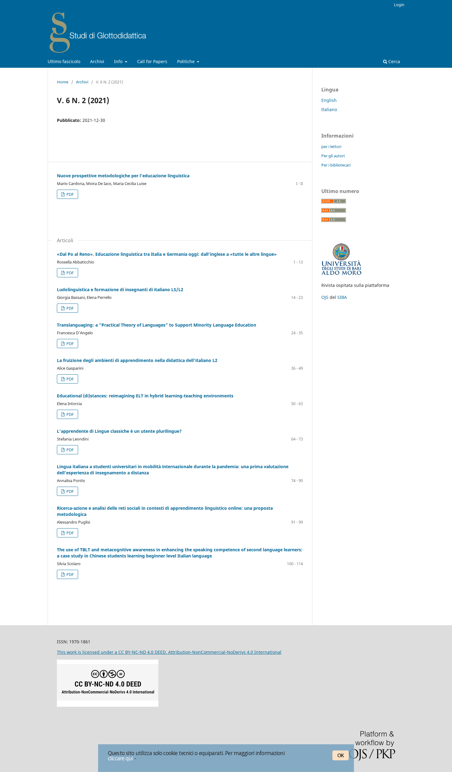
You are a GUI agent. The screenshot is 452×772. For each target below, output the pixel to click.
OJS (324, 297)
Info (119, 61)
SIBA (342, 297)
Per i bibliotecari (336, 165)
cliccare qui (120, 758)
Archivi (97, 61)
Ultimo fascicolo (64, 61)
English (329, 100)
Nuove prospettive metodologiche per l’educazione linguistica (123, 176)
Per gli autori (333, 156)
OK (340, 755)
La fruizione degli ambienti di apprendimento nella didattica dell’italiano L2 (137, 360)
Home (62, 82)
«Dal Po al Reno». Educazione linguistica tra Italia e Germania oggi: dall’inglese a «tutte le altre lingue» (167, 254)
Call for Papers (152, 61)
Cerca (393, 61)
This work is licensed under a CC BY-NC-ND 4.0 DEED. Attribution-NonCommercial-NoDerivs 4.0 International (169, 652)
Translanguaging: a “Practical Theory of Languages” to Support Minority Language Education (156, 325)
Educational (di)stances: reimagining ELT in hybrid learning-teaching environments (145, 396)
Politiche (186, 61)
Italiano (329, 109)
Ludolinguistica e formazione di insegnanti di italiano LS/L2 (120, 289)
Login (399, 4)
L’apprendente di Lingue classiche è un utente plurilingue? (119, 431)
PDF (69, 194)
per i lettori (331, 146)
